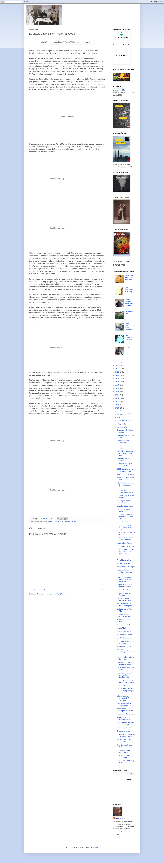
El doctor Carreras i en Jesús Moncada (125, 539)
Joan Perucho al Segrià (126, 567)
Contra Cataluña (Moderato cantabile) (129, 303)
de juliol (120, 427)
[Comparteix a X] (62, 519)
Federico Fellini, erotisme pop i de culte (124, 572)
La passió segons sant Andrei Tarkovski (125, 586)
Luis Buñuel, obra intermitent (123, 756)
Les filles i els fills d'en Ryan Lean (125, 496)
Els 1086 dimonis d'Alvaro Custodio (124, 599)
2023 (117, 365)
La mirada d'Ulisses (124, 543)
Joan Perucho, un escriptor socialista (125, 710)
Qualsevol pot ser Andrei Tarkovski (124, 663)
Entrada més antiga (97, 590)
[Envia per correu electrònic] (58, 519)
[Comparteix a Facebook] (65, 519)
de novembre (122, 414)
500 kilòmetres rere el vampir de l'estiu (125, 470)
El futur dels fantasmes (125, 638)
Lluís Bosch (120, 818)
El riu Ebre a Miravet (124, 560)
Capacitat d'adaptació (125, 522)
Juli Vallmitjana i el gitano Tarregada (124, 605)
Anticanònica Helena (125, 625)
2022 (117, 369)
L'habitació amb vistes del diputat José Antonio (125, 485)
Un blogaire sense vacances (124, 502)
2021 (117, 372)
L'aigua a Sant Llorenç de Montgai (125, 762)
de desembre (122, 411)
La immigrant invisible (125, 728)
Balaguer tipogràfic (124, 646)
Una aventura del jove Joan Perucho (125, 724)
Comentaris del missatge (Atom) (53, 594)
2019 (117, 378)
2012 (117, 401)
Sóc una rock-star (123, 563)
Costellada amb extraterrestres (123, 615)
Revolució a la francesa (126, 714)
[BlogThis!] (60, 519)
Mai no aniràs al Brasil (125, 474)
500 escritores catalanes (128, 338)
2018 (117, 382)
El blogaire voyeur (124, 731)
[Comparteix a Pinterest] (67, 519)
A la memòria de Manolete (123, 442)
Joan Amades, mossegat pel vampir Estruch (126, 652)
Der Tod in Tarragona (125, 685)
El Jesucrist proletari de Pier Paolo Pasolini (126, 735)
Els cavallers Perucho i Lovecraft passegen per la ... (125, 691)
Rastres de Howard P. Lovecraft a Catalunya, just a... (125, 675)
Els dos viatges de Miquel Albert (124, 741)
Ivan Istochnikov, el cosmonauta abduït (125, 704)
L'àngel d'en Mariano (125, 631)
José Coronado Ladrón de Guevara (125, 746)
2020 (117, 375)
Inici (67, 590)
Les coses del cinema (68, 522)
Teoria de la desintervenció (123, 718)
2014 (117, 395)
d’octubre (121, 417)
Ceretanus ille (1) (129, 313)
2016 (117, 388)
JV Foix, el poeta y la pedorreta (129, 278)
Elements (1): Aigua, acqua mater (124, 465)
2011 (117, 405)
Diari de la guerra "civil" (126, 546)
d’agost (120, 424)
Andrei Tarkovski (54, 522)
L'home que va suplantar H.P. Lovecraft (123, 698)
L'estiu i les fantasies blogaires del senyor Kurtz (125, 453)
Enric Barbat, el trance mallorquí (125, 642)
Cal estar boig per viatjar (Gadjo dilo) (125, 491)
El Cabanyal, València (125, 635)
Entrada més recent (37, 590)
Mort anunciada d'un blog (129, 290)
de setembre (122, 421)
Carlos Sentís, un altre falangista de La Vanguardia (125, 552)
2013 (117, 398)
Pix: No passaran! (128, 349)
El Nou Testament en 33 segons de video (125, 681)
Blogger (95, 847)
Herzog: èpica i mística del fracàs (125, 658)
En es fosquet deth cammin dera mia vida (124, 527)
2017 (117, 385)
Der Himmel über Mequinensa (123, 751)
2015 (117, 391)
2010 (117, 408)
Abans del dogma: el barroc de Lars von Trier (125, 517)
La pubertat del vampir (125, 506)
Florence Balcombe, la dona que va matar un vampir (125, 579)
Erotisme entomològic (125, 557)
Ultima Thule (122, 628)
